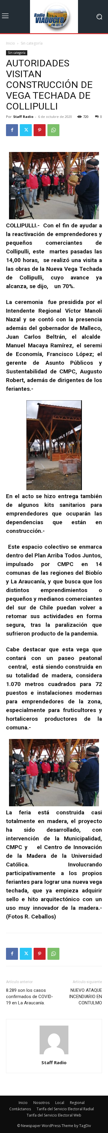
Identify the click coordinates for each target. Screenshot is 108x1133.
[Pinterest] (40, 130)
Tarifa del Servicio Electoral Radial (65, 1108)
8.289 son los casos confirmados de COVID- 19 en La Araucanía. (29, 997)
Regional (77, 1102)
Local (59, 1102)
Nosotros (41, 1102)
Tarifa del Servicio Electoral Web (54, 1115)
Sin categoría (32, 43)
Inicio (10, 43)
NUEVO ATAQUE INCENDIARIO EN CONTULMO (85, 997)
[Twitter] (26, 130)
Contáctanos (20, 1108)
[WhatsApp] (53, 130)
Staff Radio (23, 116)
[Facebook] (12, 130)
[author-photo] (54, 1054)
